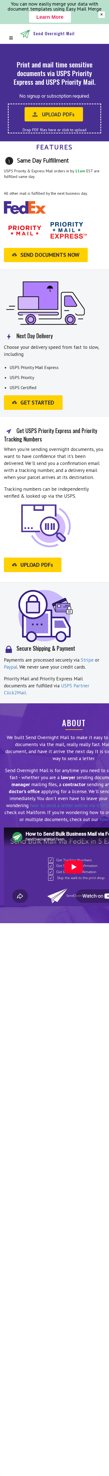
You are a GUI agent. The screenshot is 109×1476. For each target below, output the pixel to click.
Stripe (87, 660)
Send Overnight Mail (54, 33)
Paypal (10, 667)
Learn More (49, 17)
